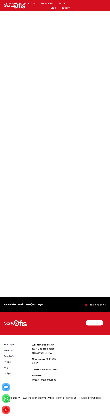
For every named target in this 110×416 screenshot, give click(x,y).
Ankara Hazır (54, 398)
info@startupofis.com (44, 379)
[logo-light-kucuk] (15, 321)
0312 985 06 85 (50, 369)
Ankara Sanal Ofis (38, 398)
